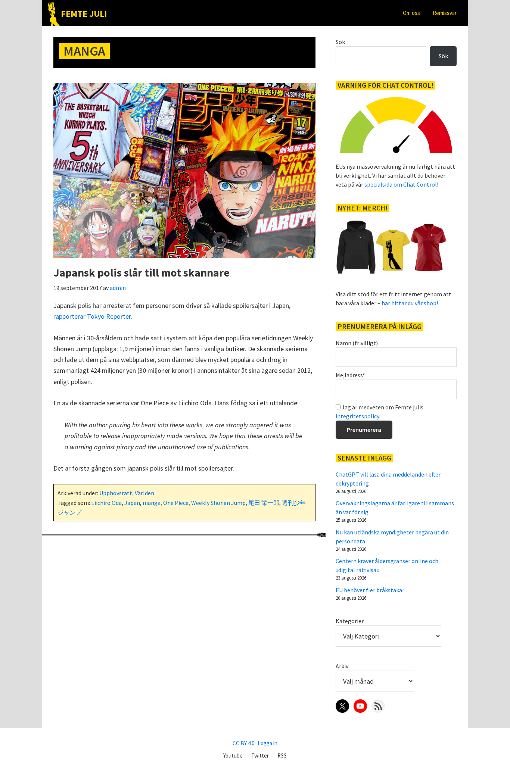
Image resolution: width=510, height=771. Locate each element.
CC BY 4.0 (243, 743)
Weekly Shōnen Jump (218, 502)
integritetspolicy (357, 416)
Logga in (267, 743)
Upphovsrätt (115, 493)
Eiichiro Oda (106, 502)
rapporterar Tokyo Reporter (92, 316)
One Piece (176, 502)
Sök (340, 42)
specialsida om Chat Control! (401, 184)
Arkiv (342, 666)
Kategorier (350, 621)
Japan (132, 502)
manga (152, 502)
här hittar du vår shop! (410, 303)
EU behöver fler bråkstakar (370, 590)
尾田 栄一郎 (263, 502)
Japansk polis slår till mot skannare (141, 272)
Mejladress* (350, 375)
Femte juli (84, 13)
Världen (144, 493)
